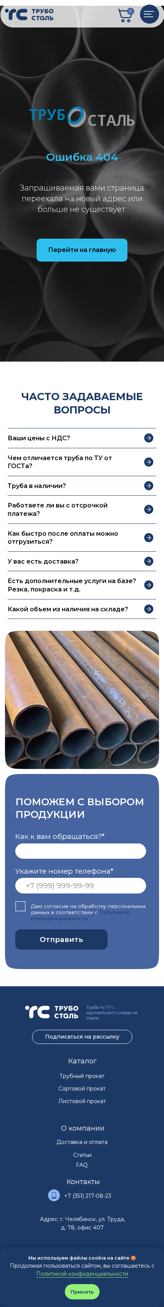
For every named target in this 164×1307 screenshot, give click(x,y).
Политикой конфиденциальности (82, 1273)
